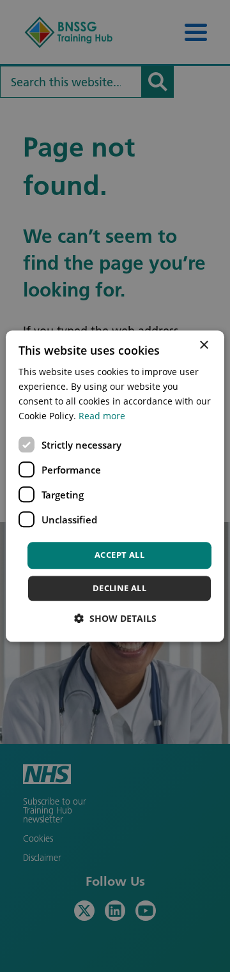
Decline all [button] (119, 588)
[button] (115, 618)
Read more (102, 416)
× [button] (203, 345)
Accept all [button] (119, 555)
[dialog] (115, 486)
